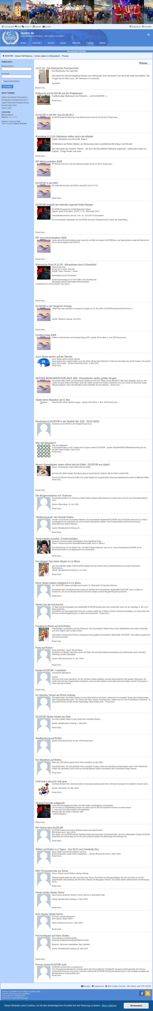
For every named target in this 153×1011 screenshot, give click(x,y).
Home (23, 43)
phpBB (13, 991)
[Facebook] (141, 993)
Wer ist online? (7, 115)
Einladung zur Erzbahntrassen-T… (15, 100)
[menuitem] (18, 26)
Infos (51, 43)
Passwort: (5, 74)
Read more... (41, 88)
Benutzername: (7, 66)
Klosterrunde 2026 (9, 105)
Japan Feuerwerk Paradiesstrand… (15, 103)
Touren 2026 (6, 108)
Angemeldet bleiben (11, 81)
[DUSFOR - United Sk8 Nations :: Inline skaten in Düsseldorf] (11, 37)
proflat (8, 996)
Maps (102, 43)
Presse (76, 43)
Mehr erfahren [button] (109, 1005)
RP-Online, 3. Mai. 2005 (98, 402)
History (37, 43)
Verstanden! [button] (136, 1005)
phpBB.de (26, 994)
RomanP (23, 123)
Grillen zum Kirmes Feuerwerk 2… (15, 97)
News (63, 43)
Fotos (90, 43)
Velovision (62, 788)
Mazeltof (18, 996)
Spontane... (57, 83)
